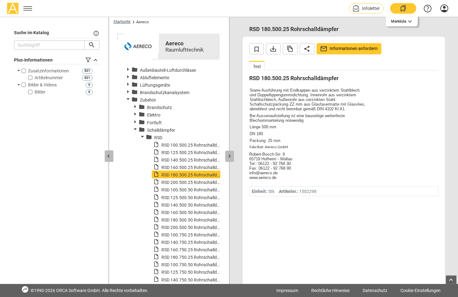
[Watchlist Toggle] (256, 48)
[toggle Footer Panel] (451, 280)
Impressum (287, 290)
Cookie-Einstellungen (420, 290)
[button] (366, 8)
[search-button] (91, 45)
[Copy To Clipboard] (290, 48)
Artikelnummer (49, 77)
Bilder (40, 91)
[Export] (273, 48)
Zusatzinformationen (48, 70)
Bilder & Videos (42, 84)
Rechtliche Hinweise (330, 290)
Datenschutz (375, 290)
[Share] (307, 48)
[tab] (257, 66)
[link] (403, 8)
